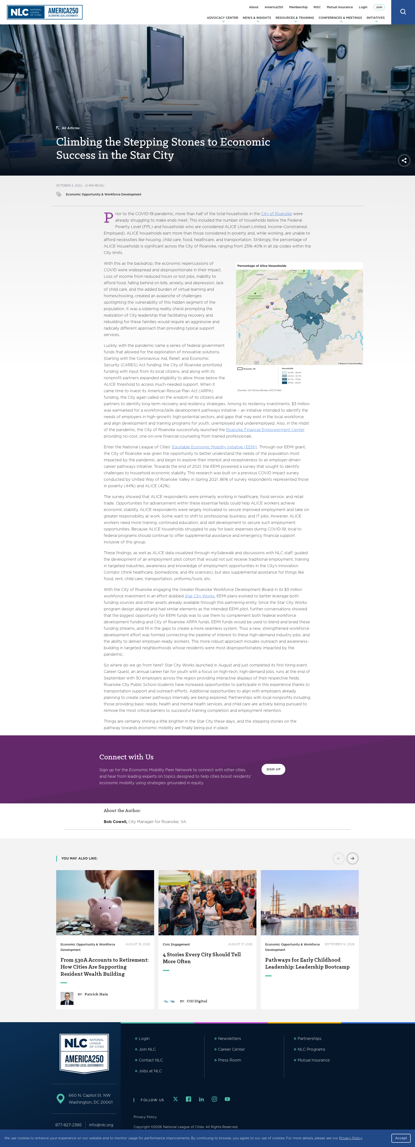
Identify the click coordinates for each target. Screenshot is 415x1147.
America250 (274, 7)
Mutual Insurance (340, 7)
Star (189, 596)
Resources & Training (295, 17)
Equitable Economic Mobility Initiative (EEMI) (214, 447)
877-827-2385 (68, 1125)
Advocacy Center (222, 17)
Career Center (231, 1049)
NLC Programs (311, 1049)
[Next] (352, 858)
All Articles (71, 128)
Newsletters (229, 1038)
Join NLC (147, 1049)
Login (363, 7)
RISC (317, 7)
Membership (298, 7)
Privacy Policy (350, 1138)
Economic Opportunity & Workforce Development (103, 194)
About (254, 7)
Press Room (229, 1060)
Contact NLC (151, 1060)
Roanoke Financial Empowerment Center (265, 429)
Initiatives (376, 17)
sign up (274, 769)
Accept (401, 1138)
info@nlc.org (101, 1125)
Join (379, 7)
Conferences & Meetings (340, 17)
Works (208, 596)
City (197, 596)
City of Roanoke (276, 213)
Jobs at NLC (150, 1071)
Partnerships (309, 1038)
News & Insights (257, 17)
